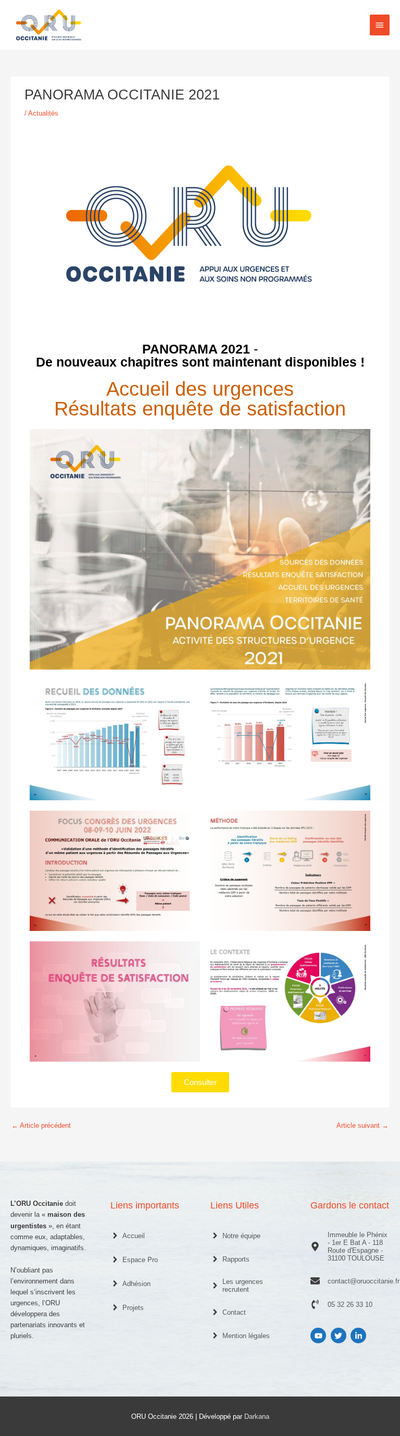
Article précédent (41, 1125)
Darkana (256, 1416)
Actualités (43, 113)
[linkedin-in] (360, 1335)
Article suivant (362, 1125)
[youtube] (319, 1335)
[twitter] (340, 1335)
